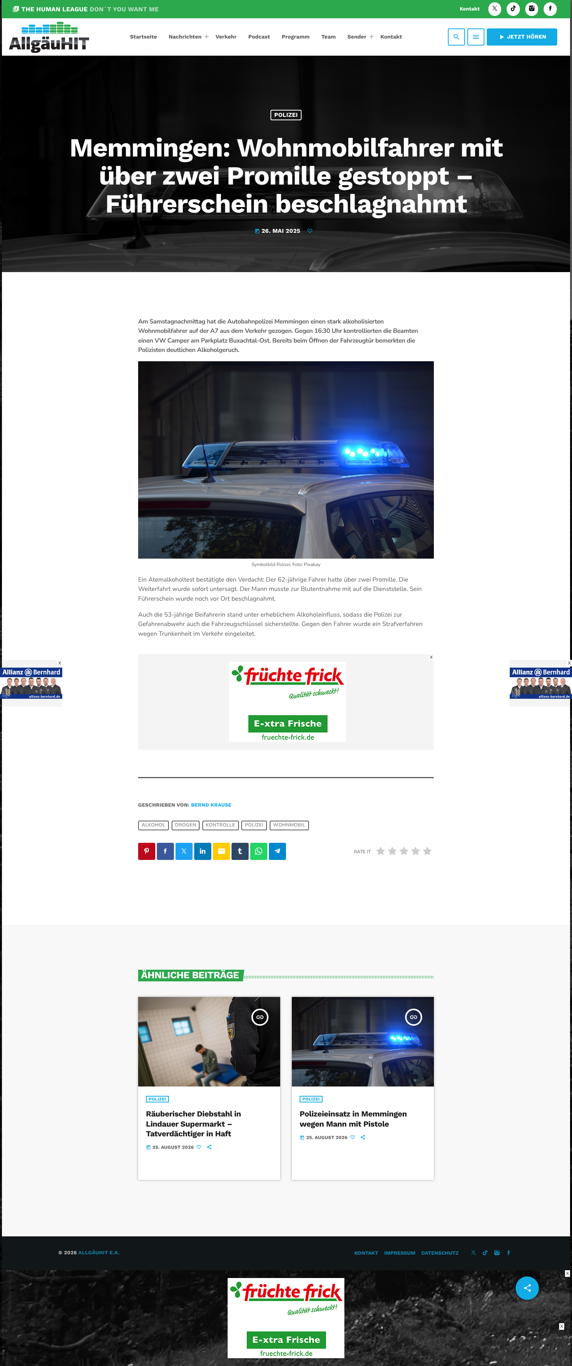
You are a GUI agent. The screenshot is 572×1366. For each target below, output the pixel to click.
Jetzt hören (522, 37)
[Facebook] (550, 9)
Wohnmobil (289, 825)
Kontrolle (220, 825)
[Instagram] (532, 9)
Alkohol (153, 825)
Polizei (286, 114)
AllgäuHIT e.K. (98, 1253)
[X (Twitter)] (495, 9)
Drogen (185, 825)
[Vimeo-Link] (49, 37)
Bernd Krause (211, 805)
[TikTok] (513, 9)
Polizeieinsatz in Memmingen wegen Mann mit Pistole (353, 1118)
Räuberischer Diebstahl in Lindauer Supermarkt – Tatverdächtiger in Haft (193, 1123)
